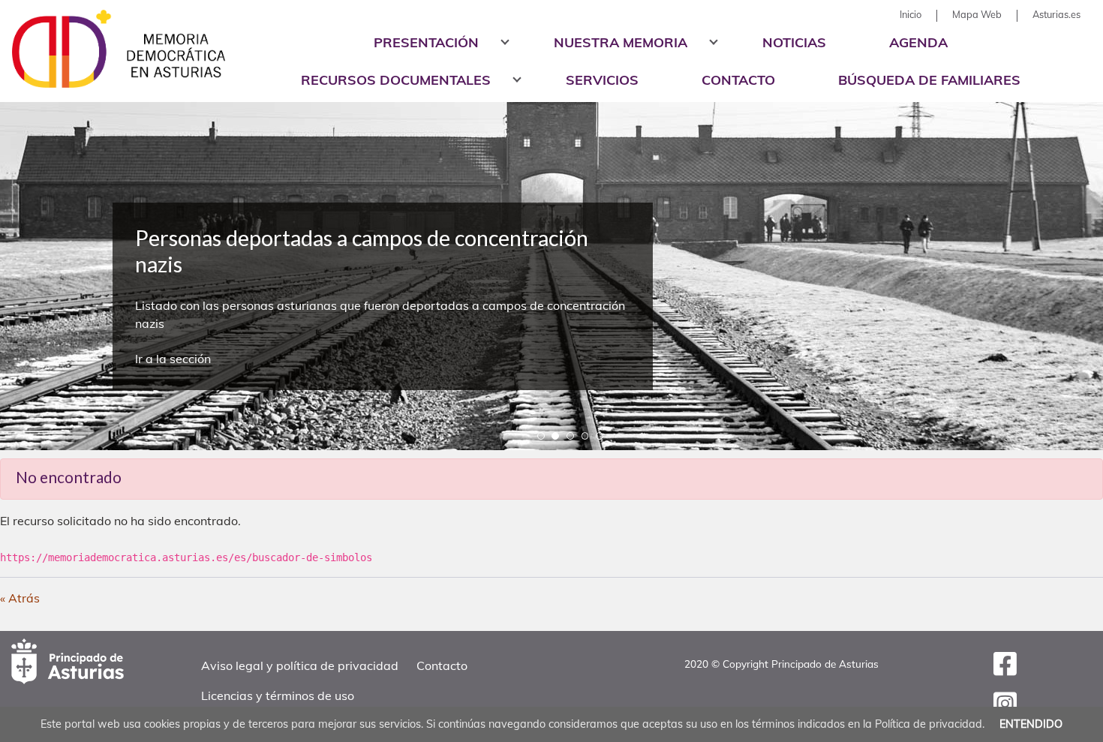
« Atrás (20, 597)
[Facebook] (1005, 669)
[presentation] (24, 231)
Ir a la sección (173, 358)
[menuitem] (910, 14)
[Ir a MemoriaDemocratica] (112, 49)
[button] (540, 435)
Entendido (1030, 724)
